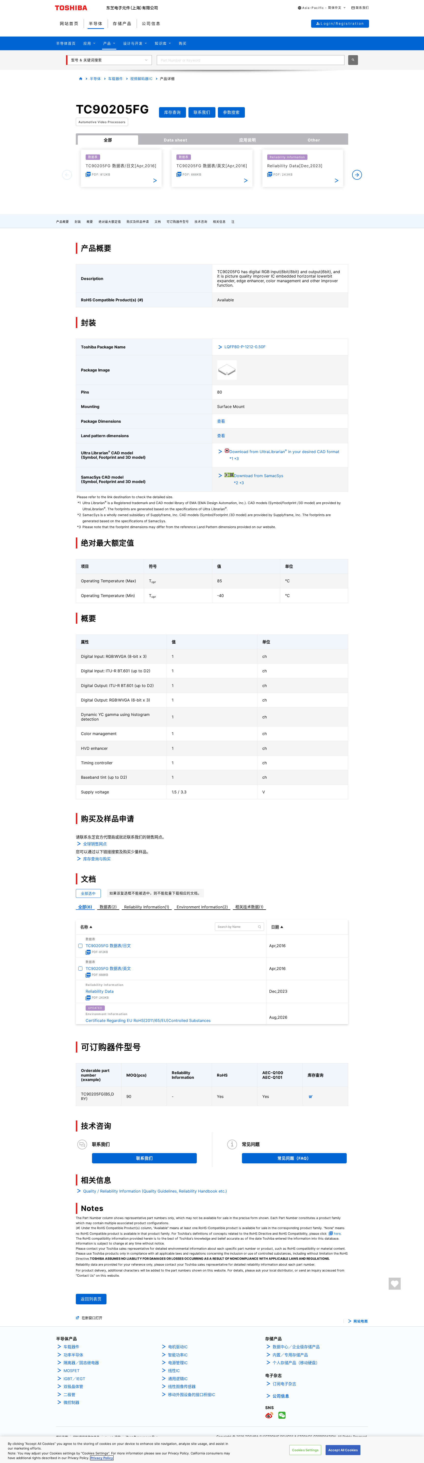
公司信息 (281, 1396)
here (337, 1233)
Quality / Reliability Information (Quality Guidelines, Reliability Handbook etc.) (155, 1191)
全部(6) (85, 906)
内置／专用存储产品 (290, 1354)
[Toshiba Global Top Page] (80, 8)
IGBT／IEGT (74, 1378)
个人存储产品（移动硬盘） (296, 1362)
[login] (395, 1284)
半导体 (95, 78)
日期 (275, 927)
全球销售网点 (95, 843)
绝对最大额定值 (110, 222)
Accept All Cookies (343, 1450)
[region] (212, 1450)
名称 (84, 927)
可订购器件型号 (178, 222)
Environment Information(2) (202, 906)
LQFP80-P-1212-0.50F (245, 346)
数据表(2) (108, 906)
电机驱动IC (178, 1346)
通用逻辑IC (178, 1378)
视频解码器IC (141, 78)
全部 (108, 140)
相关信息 (219, 222)
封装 (78, 222)
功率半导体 (73, 1354)
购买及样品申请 (138, 222)
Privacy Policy (102, 1458)
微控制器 (71, 1402)
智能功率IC (178, 1354)
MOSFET (72, 1370)
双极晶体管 (73, 1386)
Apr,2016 (277, 945)
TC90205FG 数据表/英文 (108, 968)
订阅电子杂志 (284, 1383)
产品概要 (62, 222)
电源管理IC (178, 1362)
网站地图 (361, 1321)
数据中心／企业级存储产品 (296, 1346)
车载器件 (115, 78)
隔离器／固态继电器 (81, 1362)
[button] (321, 7)
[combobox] (250, 60)
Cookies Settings (305, 1450)
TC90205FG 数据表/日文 (108, 945)
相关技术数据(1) (249, 906)
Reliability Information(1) (146, 906)
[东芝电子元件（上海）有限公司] (132, 8)
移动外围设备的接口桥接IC (191, 1394)
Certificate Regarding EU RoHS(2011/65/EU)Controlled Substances (148, 1020)
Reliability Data (100, 991)
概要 (90, 222)
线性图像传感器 (182, 1386)
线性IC (174, 1370)
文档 (158, 222)
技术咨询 (201, 222)
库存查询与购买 (97, 858)
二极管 (69, 1394)
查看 (221, 421)
